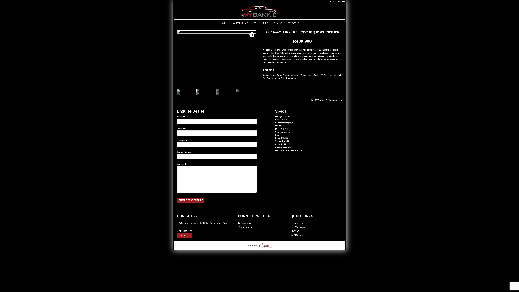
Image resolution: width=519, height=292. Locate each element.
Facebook (245, 223)
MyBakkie (259, 11)
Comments (182, 164)
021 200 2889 (184, 231)
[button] (251, 34)
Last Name (182, 128)
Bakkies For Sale (299, 223)
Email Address (184, 140)
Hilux (340, 100)
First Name (182, 116)
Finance (295, 231)
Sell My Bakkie (298, 227)
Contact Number (185, 152)
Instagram (246, 227)
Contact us (297, 234)
